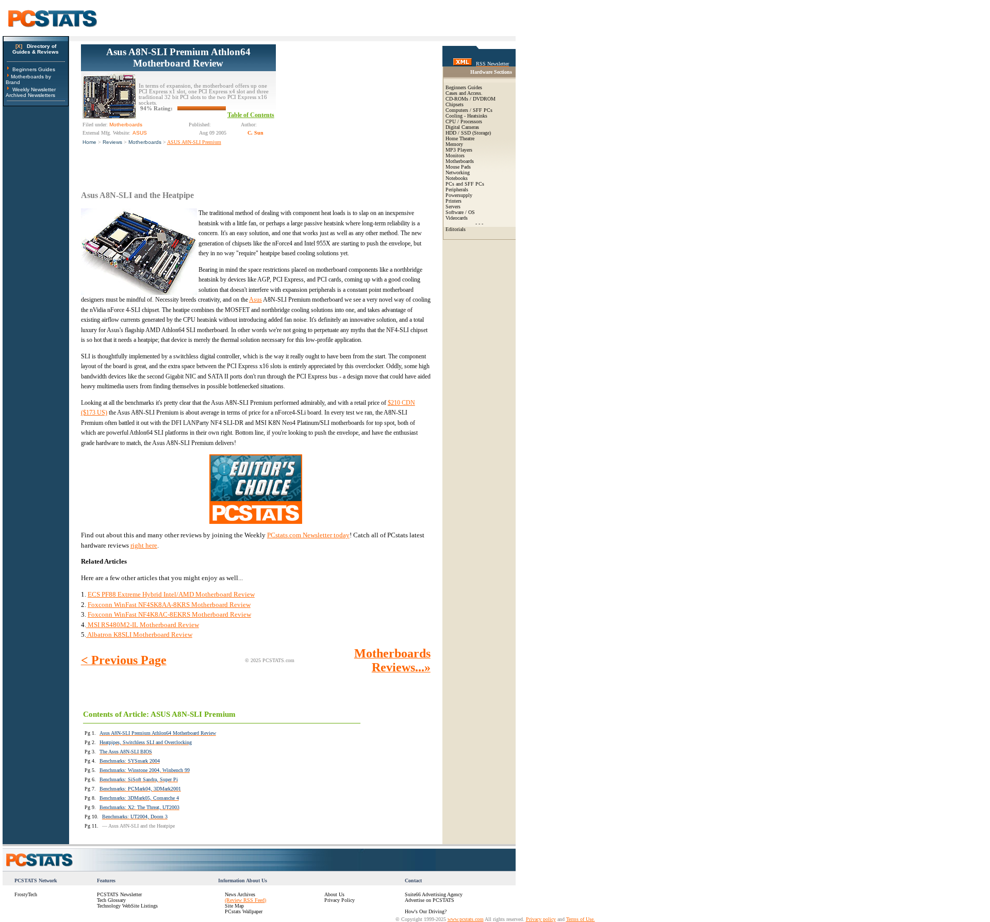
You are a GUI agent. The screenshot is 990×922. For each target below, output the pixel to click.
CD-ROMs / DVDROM (471, 99)
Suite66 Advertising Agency (434, 894)
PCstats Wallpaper (243, 911)
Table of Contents (250, 115)
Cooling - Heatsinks (466, 116)
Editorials (456, 229)
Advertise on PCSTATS (429, 900)
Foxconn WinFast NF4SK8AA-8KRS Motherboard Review (169, 604)
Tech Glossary (111, 900)
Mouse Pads (458, 167)
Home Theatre (460, 138)
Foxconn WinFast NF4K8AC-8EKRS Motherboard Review (169, 614)
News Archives (240, 894)
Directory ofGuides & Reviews (35, 49)
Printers (453, 201)
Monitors (455, 155)
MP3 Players (459, 150)
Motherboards (144, 142)
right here (143, 545)
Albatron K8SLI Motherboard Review (139, 634)
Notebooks (457, 178)
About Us (334, 894)
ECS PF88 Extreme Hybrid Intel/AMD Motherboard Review (171, 594)
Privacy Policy (339, 900)
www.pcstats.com (466, 919)
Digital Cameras (462, 127)
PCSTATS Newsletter (119, 894)
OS (471, 212)
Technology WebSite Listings (127, 906)
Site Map (234, 906)
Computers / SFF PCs (469, 110)
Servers (453, 206)
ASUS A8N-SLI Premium (194, 142)
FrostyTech (25, 894)
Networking (458, 172)
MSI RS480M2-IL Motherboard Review (142, 625)
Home (89, 142)
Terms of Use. (580, 919)
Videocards (457, 218)
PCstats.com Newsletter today (308, 535)
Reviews (112, 142)
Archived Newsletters (30, 95)
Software (455, 212)
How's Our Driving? (426, 911)
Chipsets (455, 104)
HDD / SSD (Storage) (468, 133)
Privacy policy (541, 919)
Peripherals (457, 189)
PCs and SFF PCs (465, 184)
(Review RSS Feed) (245, 900)
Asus (255, 299)
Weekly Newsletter (34, 89)
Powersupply (459, 195)
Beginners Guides (33, 69)
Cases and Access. (464, 93)
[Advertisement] (353, 108)
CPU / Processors (464, 121)
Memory (454, 144)
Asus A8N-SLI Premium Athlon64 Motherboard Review (178, 57)
